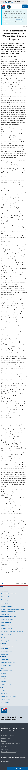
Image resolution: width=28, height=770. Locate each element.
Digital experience (6, 622)
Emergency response (6, 625)
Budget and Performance (8, 662)
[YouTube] (13, 717)
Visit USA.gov (5, 761)
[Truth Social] (10, 717)
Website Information (6, 671)
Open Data (4, 638)
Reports (3, 741)
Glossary (18, 768)
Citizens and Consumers (7, 597)
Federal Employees (6, 600)
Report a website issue (7, 646)
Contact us (3, 643)
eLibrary (3, 693)
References (3, 656)
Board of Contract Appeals (8, 752)
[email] (21, 717)
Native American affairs (7, 606)
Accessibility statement (7, 735)
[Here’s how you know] (14, 2)
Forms (3, 668)
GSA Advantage (5, 699)
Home (1, 586)
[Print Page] (2, 583)
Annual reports (5, 659)
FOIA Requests (5, 749)
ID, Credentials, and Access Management (12, 631)
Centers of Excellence (7, 619)
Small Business (5, 614)
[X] (5, 717)
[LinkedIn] (8, 717)
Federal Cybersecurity (7, 628)
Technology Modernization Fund (9, 641)
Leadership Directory (6, 651)
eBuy (2, 690)
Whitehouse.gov (5, 685)
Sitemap (3, 676)
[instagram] (15, 717)
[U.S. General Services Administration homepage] (6, 7)
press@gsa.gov (19, 19)
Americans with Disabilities (8, 594)
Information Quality (6, 635)
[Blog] (18, 717)
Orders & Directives (6, 665)
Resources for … (4, 591)
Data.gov (3, 681)
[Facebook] (3, 717)
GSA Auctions (4, 702)
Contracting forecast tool (8, 696)
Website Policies (5, 738)
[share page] (4, 584)
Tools (1, 687)
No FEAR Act (4, 746)
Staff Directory (5, 654)
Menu (24, 6)
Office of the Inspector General (9, 744)
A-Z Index (3, 673)
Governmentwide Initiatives (8, 616)
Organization (4, 648)
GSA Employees (5, 603)
